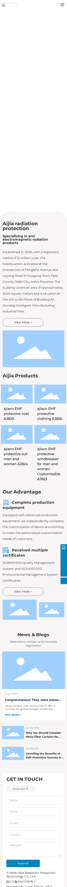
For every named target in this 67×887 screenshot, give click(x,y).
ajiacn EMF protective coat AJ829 (16, 414)
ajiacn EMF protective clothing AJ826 (49, 414)
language (19, 788)
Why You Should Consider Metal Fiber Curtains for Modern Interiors (43, 736)
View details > (13, 714)
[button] (32, 207)
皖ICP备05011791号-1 (20, 881)
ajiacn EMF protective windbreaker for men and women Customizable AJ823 (48, 464)
